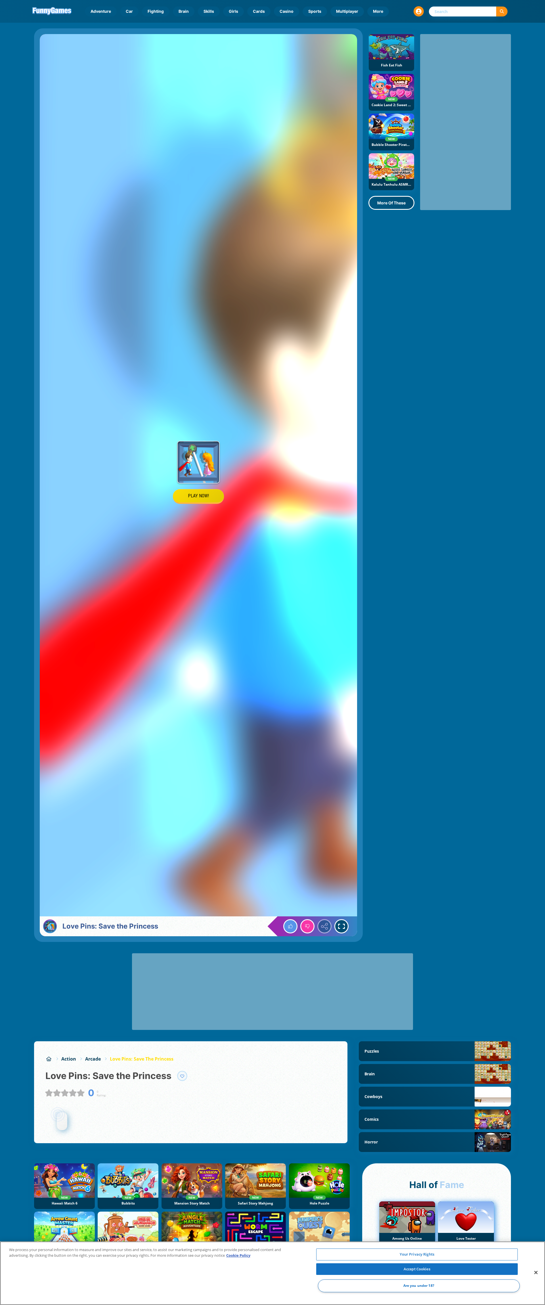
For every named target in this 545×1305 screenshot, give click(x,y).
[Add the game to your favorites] (182, 1076)
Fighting (156, 11)
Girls (233, 11)
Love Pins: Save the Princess (141, 1059)
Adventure (101, 11)
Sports (314, 11)
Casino (287, 11)
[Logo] (52, 11)
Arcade (93, 1059)
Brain (184, 11)
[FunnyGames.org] (48, 1058)
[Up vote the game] (290, 926)
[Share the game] (324, 926)
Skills (209, 11)
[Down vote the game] (307, 926)
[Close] (536, 1272)
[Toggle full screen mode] (341, 926)
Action (68, 1059)
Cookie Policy (238, 1255)
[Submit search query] (502, 11)
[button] (419, 11)
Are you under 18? (418, 1285)
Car (129, 11)
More (378, 11)
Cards (259, 11)
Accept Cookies (417, 1269)
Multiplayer (347, 11)
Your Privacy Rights (417, 1254)
